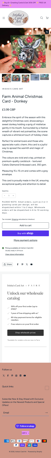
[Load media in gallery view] (6, 78)
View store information (14, 254)
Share (9, 264)
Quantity (5, 191)
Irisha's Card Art (21, 452)
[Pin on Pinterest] (22, 264)
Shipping (15, 219)
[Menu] (3, 18)
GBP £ (24, 433)
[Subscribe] (46, 412)
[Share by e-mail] (31, 264)
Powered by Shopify (35, 452)
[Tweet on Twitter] (27, 264)
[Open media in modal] (47, 32)
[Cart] (47, 18)
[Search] (41, 18)
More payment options (25, 240)
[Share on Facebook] (17, 264)
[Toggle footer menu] (47, 388)
